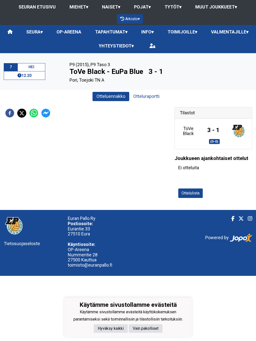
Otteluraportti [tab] (146, 96)
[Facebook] (230, 218)
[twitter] (21, 113)
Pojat (142, 6)
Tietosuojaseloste (22, 243)
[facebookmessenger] (45, 113)
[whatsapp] (33, 113)
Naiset (111, 6)
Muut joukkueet (216, 6)
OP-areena (68, 31)
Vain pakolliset (145, 328)
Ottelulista (191, 193)
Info (147, 31)
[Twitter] (239, 218)
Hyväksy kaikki (111, 328)
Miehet (79, 6)
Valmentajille (229, 31)
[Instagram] (248, 218)
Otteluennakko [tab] (110, 96)
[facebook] (9, 113)
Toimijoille (182, 31)
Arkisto (132, 18)
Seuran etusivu (37, 6)
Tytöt (173, 6)
